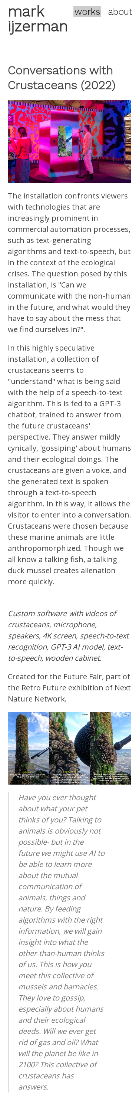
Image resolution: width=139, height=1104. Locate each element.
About (120, 11)
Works (87, 11)
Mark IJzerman (38, 19)
